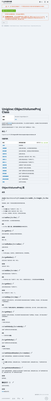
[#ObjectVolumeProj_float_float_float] (4, 200)
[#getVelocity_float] (16, 340)
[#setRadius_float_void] (23, 244)
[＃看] (6, 131)
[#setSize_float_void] (19, 270)
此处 (19, 14)
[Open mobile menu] (48, 2)
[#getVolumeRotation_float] (22, 368)
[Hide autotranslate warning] (47, 17)
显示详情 (46, 142)
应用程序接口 (6, 25)
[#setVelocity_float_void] (25, 326)
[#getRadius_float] (15, 257)
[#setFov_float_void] (18, 217)
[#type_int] (13, 382)
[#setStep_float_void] (20, 297)
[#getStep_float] (13, 312)
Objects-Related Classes (25, 25)
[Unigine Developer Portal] (7, 2)
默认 (42, 142)
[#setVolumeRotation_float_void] (31, 353)
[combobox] (41, 2)
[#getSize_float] (13, 284)
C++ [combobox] (4, 22)
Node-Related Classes (14, 25)
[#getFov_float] (13, 231)
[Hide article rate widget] (23, 399)
